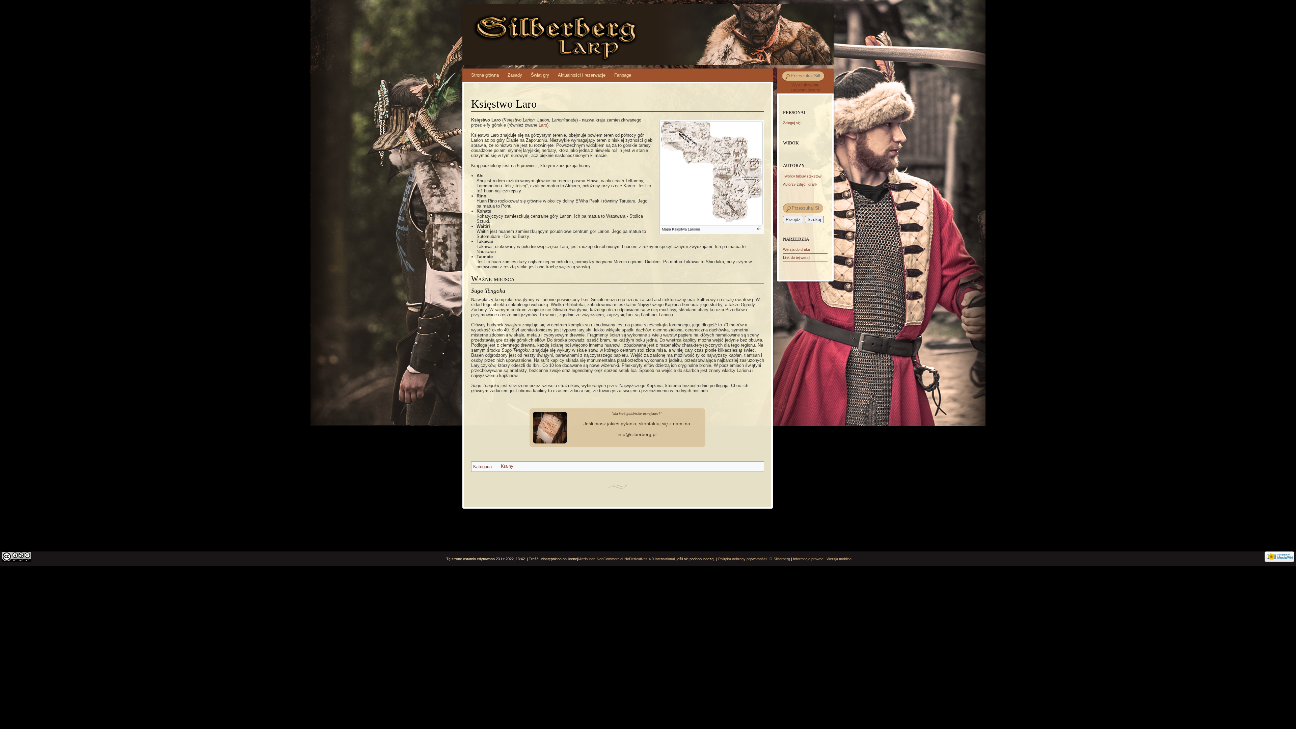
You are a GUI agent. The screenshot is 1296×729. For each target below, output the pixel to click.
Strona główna (485, 75)
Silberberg (520, 27)
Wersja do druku (796, 249)
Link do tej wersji (796, 257)
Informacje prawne (808, 559)
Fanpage (622, 75)
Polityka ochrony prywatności (742, 559)
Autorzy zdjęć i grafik (800, 184)
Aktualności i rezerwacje (581, 75)
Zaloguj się (792, 123)
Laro (543, 125)
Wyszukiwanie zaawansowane (805, 87)
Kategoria (482, 466)
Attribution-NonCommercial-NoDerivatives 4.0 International (627, 559)
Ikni (584, 299)
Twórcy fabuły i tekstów (802, 176)
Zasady (515, 75)
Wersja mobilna (839, 559)
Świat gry (540, 75)
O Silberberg (780, 559)
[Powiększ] (759, 228)
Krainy (507, 466)
